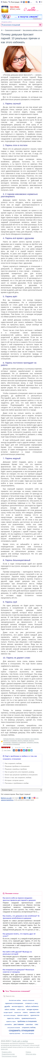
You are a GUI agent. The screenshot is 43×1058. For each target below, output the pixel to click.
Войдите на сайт (6, 798)
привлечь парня (11, 1021)
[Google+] (21, 750)
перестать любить (13, 1018)
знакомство (17, 1012)
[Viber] (26, 750)
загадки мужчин (32, 1009)
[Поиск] (37, 2)
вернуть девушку (23, 740)
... (31, 1)
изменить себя (34, 1012)
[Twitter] (24, 750)
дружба (7, 1006)
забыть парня (21, 1009)
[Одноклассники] (16, 750)
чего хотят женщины (28, 1033)
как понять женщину (10, 1015)
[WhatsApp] (29, 750)
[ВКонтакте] (14, 750)
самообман (29, 1024)
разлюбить (8, 1024)
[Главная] (2, 30)
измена (25, 1012)
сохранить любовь (33, 742)
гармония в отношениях (14, 1003)
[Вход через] (22, 2)
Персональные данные (9, 1056)
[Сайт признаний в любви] (21, 19)
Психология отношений (11, 25)
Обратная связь (31, 1054)
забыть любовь (10, 1009)
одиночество (34, 1015)
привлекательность (29, 1018)
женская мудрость (18, 1006)
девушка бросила (9, 739)
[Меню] (40, 2)
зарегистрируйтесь (7, 800)
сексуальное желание (13, 1027)
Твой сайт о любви (20, 1041)
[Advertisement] (21, 822)
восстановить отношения (11, 744)
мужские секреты (23, 1015)
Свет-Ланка (14, 7)
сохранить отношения (18, 742)
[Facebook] (19, 750)
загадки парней (8, 1012)
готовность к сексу (31, 1003)
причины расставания (22, 739)
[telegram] (32, 750)
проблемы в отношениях (27, 1021)
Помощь (28, 1052)
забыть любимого (32, 1006)
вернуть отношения (28, 1000)
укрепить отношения (10, 740)
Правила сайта (7, 1052)
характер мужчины (14, 1033)
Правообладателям (8, 1054)
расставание (34, 739)
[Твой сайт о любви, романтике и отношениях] (31, 9)
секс (36, 1024)
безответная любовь (15, 1000)
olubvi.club (4, 1049)
